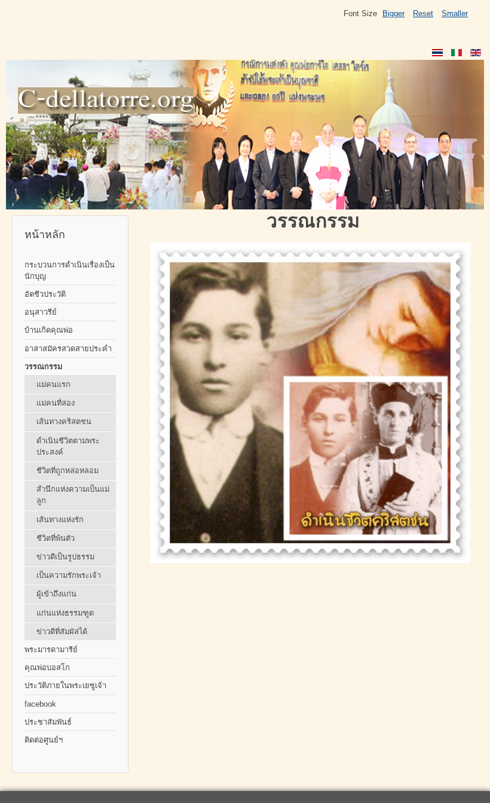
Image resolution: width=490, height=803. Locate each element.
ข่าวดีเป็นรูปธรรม (65, 556)
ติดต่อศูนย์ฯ (43, 739)
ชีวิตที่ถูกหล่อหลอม (67, 470)
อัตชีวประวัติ (45, 294)
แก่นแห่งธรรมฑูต (65, 613)
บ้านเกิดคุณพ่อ (48, 330)
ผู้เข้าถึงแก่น (56, 593)
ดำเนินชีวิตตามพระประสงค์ (68, 446)
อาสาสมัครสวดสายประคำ (68, 348)
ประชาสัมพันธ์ (48, 721)
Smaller (455, 13)
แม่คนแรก (53, 384)
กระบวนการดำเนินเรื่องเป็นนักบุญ (69, 270)
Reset (423, 13)
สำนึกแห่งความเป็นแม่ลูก (72, 495)
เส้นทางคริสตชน (63, 421)
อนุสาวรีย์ (40, 312)
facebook (40, 703)
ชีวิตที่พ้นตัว (55, 538)
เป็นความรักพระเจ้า (68, 575)
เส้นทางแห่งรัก (60, 519)
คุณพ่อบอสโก (47, 667)
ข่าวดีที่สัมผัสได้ (61, 631)
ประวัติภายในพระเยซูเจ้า (65, 685)
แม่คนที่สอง (55, 403)
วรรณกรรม (43, 366)
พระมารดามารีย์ (51, 649)
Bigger (393, 13)
